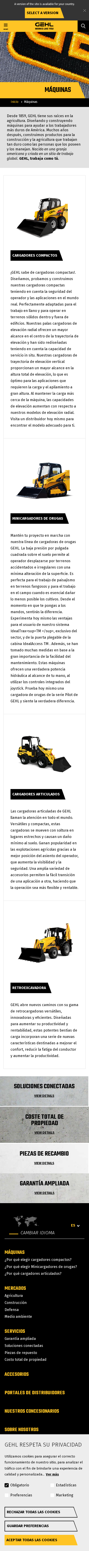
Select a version (42, 13)
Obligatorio (19, 1485)
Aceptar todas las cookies (31, 1540)
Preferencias (21, 1495)
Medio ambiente (18, 1316)
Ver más (52, 1474)
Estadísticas (66, 1485)
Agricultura (14, 1295)
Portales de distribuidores (35, 1393)
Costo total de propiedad (26, 1359)
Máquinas (15, 1252)
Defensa (12, 1310)
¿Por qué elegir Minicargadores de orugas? (41, 1267)
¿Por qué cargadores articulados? (33, 1273)
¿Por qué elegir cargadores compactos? (38, 1259)
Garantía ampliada (20, 1338)
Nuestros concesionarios (32, 1411)
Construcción (16, 1303)
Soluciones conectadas (24, 1346)
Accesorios (17, 1374)
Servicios (15, 1331)
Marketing (64, 1495)
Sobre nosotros (22, 1430)
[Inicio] (44, 26)
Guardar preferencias (28, 1526)
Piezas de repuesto (21, 1353)
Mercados (15, 1288)
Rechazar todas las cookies (33, 1512)
